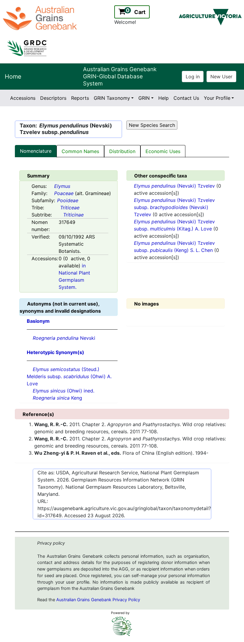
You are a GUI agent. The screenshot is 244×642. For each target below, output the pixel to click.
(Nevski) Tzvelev (175, 186)
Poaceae (63, 193)
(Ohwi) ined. (63, 391)
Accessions (22, 98)
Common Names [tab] (80, 151)
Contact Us (186, 98)
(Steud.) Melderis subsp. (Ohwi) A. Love (69, 376)
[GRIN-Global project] (122, 626)
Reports (80, 98)
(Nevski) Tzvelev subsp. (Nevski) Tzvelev (174, 207)
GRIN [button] (144, 98)
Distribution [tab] (122, 151)
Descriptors (53, 98)
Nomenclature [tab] (35, 151)
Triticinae (73, 215)
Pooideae (67, 200)
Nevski (64, 338)
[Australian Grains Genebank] (40, 18)
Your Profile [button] (217, 98)
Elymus (62, 186)
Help (163, 98)
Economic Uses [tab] (163, 151)
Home (13, 76)
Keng (57, 398)
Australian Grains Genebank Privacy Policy (98, 599)
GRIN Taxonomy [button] (112, 98)
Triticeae (69, 208)
